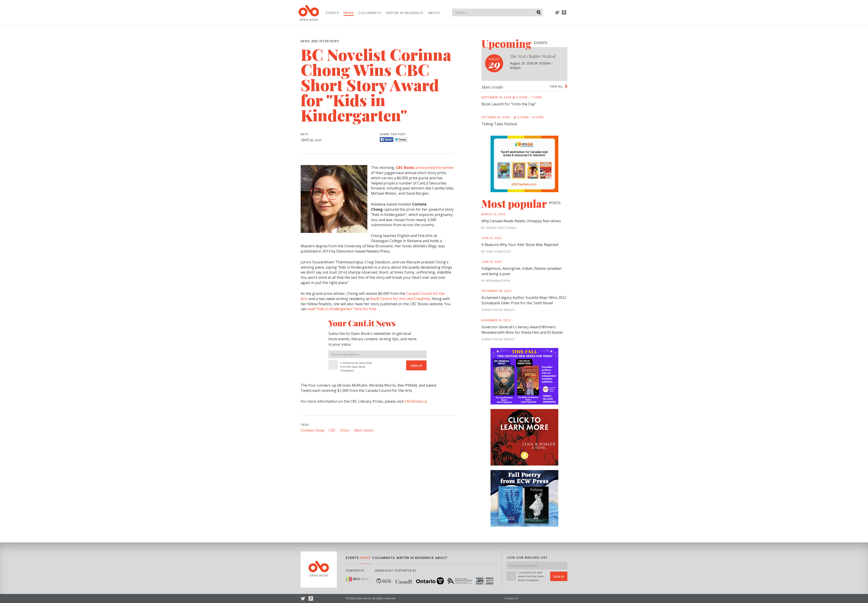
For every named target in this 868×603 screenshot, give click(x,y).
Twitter (557, 14)
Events (332, 13)
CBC (332, 430)
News (349, 13)
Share (386, 139)
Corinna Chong (312, 430)
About (434, 13)
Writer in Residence (404, 13)
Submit (538, 12)
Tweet (401, 139)
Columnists (369, 13)
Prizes (344, 430)
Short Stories (364, 430)
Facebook (564, 14)
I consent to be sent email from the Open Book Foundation (356, 366)
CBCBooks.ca (415, 401)
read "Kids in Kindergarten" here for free (341, 308)
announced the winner (425, 167)
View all (556, 86)
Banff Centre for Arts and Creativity (400, 298)
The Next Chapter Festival (533, 56)
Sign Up (416, 366)
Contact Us (511, 598)
